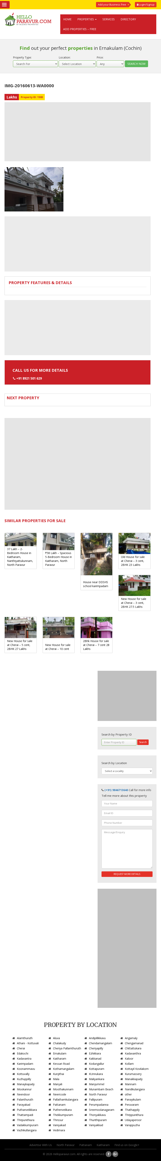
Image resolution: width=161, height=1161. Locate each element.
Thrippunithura (134, 1115)
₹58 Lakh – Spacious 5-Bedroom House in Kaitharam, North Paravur (58, 559)
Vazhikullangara (27, 1130)
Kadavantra (24, 1058)
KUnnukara (96, 1074)
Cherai (21, 1048)
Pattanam (59, 1104)
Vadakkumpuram (27, 1125)
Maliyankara (96, 1079)
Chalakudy (59, 1043)
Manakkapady (134, 1079)
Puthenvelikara (62, 1110)
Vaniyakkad (96, 1125)
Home (67, 19)
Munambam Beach (101, 1089)
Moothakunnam (63, 1089)
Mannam (130, 1084)
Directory (128, 19)
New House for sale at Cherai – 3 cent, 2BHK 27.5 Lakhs (133, 603)
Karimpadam (25, 1064)
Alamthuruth (25, 1038)
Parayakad (23, 1104)
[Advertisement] (78, 131)
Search (143, 742)
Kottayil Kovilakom (137, 1069)
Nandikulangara (135, 1089)
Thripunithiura (25, 1120)
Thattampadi (25, 1115)
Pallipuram (95, 1099)
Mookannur (24, 1089)
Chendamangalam (100, 1043)
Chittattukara (133, 1048)
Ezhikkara (95, 1053)
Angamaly (131, 1038)
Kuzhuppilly (24, 1079)
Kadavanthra (133, 1053)
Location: (64, 57)
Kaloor (129, 1058)
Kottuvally (23, 1074)
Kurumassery (133, 1074)
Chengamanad (134, 1043)
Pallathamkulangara (65, 1099)
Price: (100, 57)
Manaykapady (26, 1084)
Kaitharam (59, 1058)
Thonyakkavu (97, 1115)
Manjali (57, 1084)
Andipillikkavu (97, 1038)
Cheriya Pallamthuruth (67, 1048)
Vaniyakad (59, 1125)
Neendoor (23, 1094)
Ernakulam (59, 1053)
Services (108, 19)
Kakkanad (95, 1058)
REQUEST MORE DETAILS (127, 874)
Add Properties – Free (79, 29)
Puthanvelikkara (27, 1110)
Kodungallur (96, 1064)
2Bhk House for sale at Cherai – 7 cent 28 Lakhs (96, 645)
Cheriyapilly (96, 1048)
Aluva (56, 1038)
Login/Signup (146, 4)
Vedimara (59, 1130)
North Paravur (98, 1094)
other (128, 1094)
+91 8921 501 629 (29, 378)
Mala (56, 1079)
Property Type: (22, 57)
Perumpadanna (98, 1104)
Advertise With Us (40, 1145)
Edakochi (22, 1053)
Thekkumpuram (63, 1115)
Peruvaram (132, 1104)
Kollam (129, 1064)
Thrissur (58, 1120)
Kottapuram (96, 1069)
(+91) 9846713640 (116, 790)
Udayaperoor (133, 1120)
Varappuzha (132, 1125)
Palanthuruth (25, 1099)
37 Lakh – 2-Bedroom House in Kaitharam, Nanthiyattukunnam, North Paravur (20, 557)
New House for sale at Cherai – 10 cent (57, 647)
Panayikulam (133, 1099)
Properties (86, 19)
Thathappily (132, 1110)
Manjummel (96, 1084)
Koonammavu (26, 1069)
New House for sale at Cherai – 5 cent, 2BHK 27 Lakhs (19, 645)
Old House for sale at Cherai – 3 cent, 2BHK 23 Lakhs (133, 561)
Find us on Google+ (126, 1145)
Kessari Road (61, 1064)
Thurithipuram (98, 1120)
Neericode (59, 1094)
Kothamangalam (63, 1069)
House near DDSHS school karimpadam (95, 584)
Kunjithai (58, 1074)
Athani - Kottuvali (28, 1043)
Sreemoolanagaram (101, 1110)
